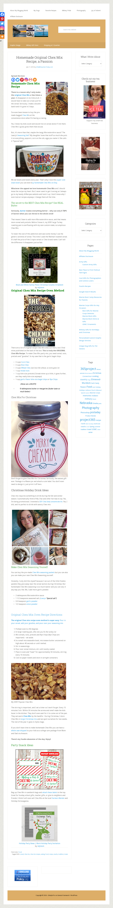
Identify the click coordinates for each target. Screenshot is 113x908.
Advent (99, 369)
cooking (95, 376)
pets (100, 403)
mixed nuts (24, 371)
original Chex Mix (22, 95)
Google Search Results (87, 292)
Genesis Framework (63, 895)
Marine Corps (95, 393)
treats (66, 854)
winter (91, 432)
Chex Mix (27, 716)
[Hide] (1, 41)
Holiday (98, 387)
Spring (92, 426)
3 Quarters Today (30, 31)
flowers (83, 387)
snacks (56, 854)
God (93, 387)
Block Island (88, 373)
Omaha (95, 403)
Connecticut (87, 376)
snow (87, 426)
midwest (95, 396)
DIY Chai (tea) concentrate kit (51, 502)
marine (87, 393)
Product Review (90, 416)
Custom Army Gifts (89, 265)
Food (20, 852)
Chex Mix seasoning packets (43, 572)
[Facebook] (13, 80)
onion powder (32, 604)
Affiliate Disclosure (86, 256)
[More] (35, 80)
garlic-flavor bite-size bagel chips (34, 379)
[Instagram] (26, 80)
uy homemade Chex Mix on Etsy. (44, 183)
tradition (61, 854)
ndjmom (40, 287)
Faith (93, 383)
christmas (96, 373)
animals (82, 373)
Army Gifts (83, 262)
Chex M (25, 115)
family (97, 383)
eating (43, 854)
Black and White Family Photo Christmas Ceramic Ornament (39, 285)
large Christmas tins (28, 719)
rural (83, 424)
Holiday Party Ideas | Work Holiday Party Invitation (39, 843)
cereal (22, 854)
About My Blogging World (89, 251)
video (98, 429)
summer (97, 426)
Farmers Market (58, 798)
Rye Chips (53, 379)
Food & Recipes (85, 286)
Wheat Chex (26, 368)
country (83, 379)
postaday (95, 412)
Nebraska (86, 403)
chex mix (27, 854)
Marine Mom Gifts (89, 316)
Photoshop (85, 412)
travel (89, 429)
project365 (87, 420)
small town (96, 424)
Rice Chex (25, 365)
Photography (90, 408)
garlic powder (32, 601)
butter (23, 211)
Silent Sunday (89, 424)
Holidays (82, 390)
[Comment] (2, 32)
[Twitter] (18, 80)
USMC (94, 429)
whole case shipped (19, 731)
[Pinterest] (22, 80)
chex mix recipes (35, 854)
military (88, 399)
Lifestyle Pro (51, 895)
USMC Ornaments (89, 324)
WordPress (74, 895)
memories (87, 395)
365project (88, 369)
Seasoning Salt (23, 135)
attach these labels (49, 792)
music (94, 399)
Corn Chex (25, 362)
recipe (51, 854)
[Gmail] (30, 80)
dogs (89, 380)
